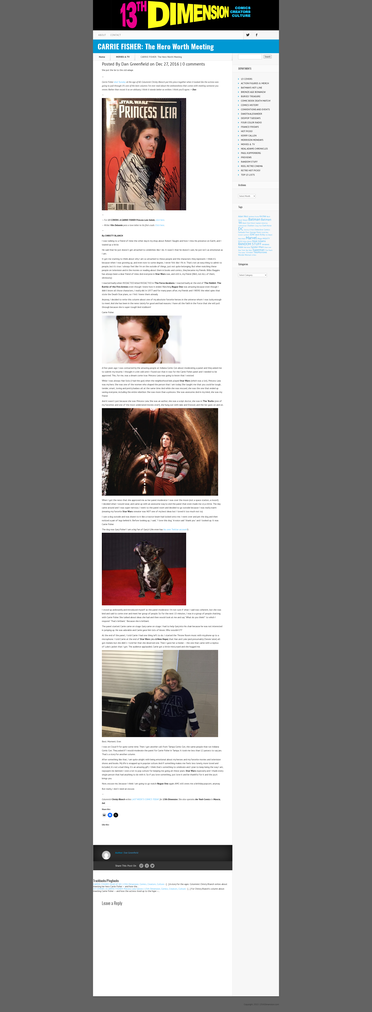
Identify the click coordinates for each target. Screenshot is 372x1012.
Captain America (262, 223)
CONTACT (115, 35)
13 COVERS (246, 78)
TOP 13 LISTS (248, 174)
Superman (258, 250)
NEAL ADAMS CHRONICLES (254, 148)
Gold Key (265, 232)
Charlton (250, 225)
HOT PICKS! (247, 131)
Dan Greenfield (135, 64)
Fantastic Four (243, 232)
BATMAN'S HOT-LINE (251, 87)
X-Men (254, 255)
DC (240, 229)
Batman (254, 219)
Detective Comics (262, 229)
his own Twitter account (175, 529)
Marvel (251, 237)
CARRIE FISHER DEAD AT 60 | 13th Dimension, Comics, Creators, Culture (128, 884)
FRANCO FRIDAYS (250, 126)
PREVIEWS (246, 157)
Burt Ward (251, 223)
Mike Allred (247, 241)
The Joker (241, 253)
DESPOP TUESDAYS (251, 118)
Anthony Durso (254, 217)
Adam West (243, 216)
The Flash (268, 250)
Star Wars (249, 250)
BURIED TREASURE (250, 96)
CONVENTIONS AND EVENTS (255, 109)
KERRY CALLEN (248, 135)
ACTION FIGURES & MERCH (255, 83)
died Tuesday (120, 81)
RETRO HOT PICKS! (250, 170)
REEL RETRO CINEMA (252, 166)
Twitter (152, 866)
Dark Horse (266, 225)
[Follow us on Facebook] (256, 35)
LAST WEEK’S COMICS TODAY (145, 799)
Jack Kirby (260, 234)
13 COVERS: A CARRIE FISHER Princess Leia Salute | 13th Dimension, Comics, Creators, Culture (139, 888)
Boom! (245, 223)
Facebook (147, 866)
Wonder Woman (244, 255)
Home (102, 56)
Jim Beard (269, 235)
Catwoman (242, 226)
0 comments (194, 64)
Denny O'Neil (249, 230)
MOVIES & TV (123, 56)
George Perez (255, 232)
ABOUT (102, 35)
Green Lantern (243, 235)
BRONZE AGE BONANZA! (253, 91)
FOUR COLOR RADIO (251, 122)
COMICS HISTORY (250, 105)
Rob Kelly (247, 247)
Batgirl (245, 220)
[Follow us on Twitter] (247, 35)
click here (159, 219)
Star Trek (241, 250)
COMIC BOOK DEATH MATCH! (255, 100)
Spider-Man (257, 247)
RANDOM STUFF (249, 161)
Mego (259, 238)
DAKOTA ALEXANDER (251, 113)
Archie (262, 216)
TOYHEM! (249, 252)
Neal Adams (259, 241)
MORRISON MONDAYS (252, 139)
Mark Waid (241, 239)
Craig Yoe (258, 226)
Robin (240, 247)
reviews (265, 244)
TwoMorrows (260, 252)
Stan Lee (267, 247)
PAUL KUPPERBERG (251, 152)
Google (141, 866)
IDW (252, 234)
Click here (159, 225)
